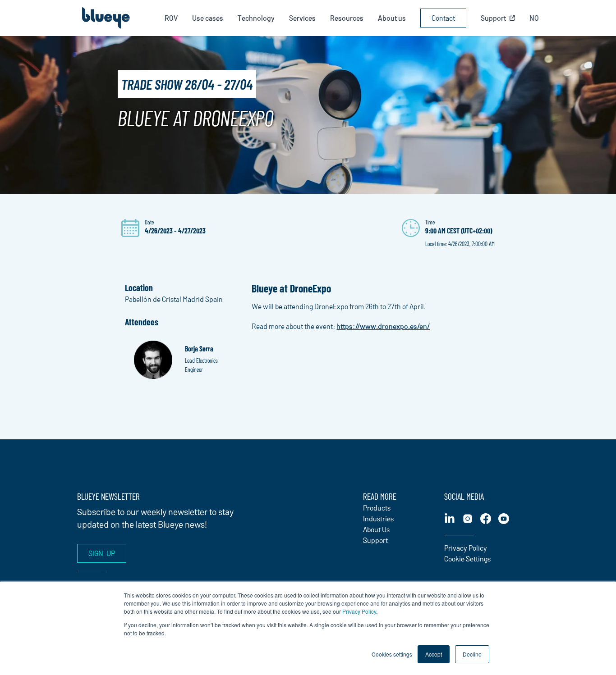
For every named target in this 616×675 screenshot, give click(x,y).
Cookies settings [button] (392, 654)
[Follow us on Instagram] (467, 518)
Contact (443, 18)
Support (375, 540)
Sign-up (101, 553)
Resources (346, 18)
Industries (378, 518)
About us (392, 18)
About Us (376, 529)
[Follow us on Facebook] (485, 518)
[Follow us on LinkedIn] (449, 518)
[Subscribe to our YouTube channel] (503, 518)
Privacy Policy (359, 611)
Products (377, 507)
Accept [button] (433, 654)
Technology (256, 18)
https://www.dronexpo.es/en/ (383, 326)
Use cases (207, 18)
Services (302, 18)
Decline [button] (472, 654)
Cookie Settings (467, 558)
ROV (171, 18)
